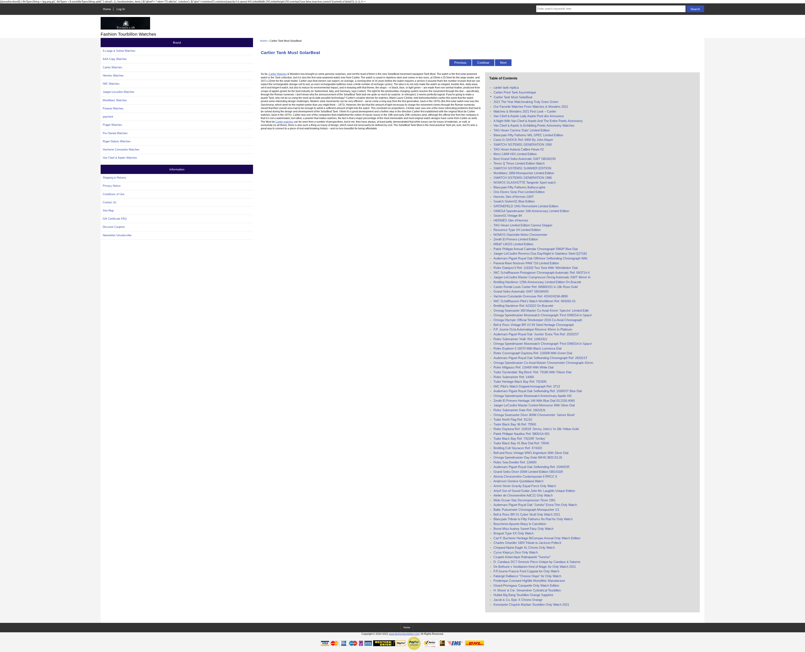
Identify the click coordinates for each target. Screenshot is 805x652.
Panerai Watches (113, 108)
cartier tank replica (506, 87)
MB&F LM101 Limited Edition (513, 244)
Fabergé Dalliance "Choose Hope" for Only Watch (527, 576)
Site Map (108, 210)
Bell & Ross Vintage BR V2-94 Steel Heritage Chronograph (533, 325)
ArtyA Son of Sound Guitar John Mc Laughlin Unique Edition (534, 491)
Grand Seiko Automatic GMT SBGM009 (520, 291)
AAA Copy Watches (115, 59)
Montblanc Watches (115, 100)
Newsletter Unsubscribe (117, 235)
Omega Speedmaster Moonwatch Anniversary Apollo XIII (532, 396)
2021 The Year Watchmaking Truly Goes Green (525, 102)
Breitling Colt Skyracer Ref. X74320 (517, 448)
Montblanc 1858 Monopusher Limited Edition (523, 173)
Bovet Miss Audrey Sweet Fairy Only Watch (523, 528)
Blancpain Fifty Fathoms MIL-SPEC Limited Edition (528, 135)
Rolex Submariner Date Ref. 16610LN (519, 410)
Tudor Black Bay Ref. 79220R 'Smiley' (519, 438)
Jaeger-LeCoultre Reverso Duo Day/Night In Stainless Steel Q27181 (540, 253)
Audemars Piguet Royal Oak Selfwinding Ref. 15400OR (531, 467)
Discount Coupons (114, 226)
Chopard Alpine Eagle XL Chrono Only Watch (524, 547)
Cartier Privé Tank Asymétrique (514, 92)
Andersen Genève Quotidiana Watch (518, 481)
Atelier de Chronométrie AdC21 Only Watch (523, 495)
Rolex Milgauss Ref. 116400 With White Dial (523, 367)
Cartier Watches (112, 67)
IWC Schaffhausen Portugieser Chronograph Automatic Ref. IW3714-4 (541, 272)
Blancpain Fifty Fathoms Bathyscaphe (519, 187)
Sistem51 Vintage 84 (507, 215)
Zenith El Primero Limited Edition (515, 239)
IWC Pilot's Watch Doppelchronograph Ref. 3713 (526, 386)
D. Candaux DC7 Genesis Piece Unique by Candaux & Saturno (536, 562)
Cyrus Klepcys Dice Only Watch (515, 552)
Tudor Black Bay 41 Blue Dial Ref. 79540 (521, 443)
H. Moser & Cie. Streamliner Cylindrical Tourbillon (527, 590)
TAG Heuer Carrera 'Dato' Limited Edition (521, 130)
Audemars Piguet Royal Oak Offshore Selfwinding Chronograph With (540, 258)
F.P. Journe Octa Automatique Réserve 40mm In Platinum (532, 329)
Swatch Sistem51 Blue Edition (514, 201)
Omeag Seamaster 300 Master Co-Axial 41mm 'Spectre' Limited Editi (540, 310)
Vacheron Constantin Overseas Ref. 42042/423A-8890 (530, 296)
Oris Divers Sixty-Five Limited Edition (519, 192)
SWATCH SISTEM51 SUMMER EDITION (522, 168)
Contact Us (109, 202)
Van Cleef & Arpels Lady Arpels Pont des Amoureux (528, 116)
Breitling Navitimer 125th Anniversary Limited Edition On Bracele (537, 282)
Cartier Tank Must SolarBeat (513, 97)
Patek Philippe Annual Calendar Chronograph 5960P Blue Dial (535, 249)
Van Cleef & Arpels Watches (120, 157)
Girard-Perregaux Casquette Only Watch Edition (526, 585)
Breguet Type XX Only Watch (513, 533)
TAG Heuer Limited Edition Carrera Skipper (522, 225)
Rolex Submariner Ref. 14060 (513, 377)
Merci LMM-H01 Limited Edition (515, 154)
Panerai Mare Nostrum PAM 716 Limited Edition (526, 263)
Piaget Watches (112, 124)
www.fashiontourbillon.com (404, 634)
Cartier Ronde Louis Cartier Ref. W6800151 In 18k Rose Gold (535, 287)
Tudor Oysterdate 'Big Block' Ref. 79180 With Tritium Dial (532, 372)
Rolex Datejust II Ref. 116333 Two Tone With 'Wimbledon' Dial (535, 268)
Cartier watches (284, 121)
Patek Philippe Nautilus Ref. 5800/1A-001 (521, 434)
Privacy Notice (112, 185)
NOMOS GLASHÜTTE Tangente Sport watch (524, 182)
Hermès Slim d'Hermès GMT (513, 196)
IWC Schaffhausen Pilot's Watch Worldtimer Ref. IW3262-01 (534, 301)
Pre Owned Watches (115, 133)
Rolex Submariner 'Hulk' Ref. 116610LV (520, 339)
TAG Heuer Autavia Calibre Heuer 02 (518, 149)
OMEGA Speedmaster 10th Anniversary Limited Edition (531, 211)
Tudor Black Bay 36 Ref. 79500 (514, 424)
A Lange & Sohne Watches (119, 50)
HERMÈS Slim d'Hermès (510, 220)
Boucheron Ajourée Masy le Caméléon (519, 524)
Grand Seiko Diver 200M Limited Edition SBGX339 (528, 471)
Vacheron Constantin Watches (121, 149)
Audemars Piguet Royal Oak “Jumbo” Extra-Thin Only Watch (535, 505)
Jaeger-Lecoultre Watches (118, 91)
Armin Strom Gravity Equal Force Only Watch (524, 486)
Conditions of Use (113, 194)
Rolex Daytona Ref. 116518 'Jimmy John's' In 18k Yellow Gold (536, 429)
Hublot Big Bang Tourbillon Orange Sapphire (523, 595)
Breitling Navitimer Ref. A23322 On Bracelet (523, 305)
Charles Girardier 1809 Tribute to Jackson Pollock (527, 542)
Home (107, 9)
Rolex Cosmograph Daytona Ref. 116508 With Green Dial (532, 353)
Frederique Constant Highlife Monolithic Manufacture (529, 580)
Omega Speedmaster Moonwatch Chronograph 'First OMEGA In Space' (542, 315)
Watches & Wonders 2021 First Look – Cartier (524, 111)
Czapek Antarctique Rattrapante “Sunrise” (522, 557)
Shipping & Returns (114, 177)
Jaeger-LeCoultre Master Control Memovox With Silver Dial (534, 405)
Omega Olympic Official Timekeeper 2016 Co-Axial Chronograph (537, 320)
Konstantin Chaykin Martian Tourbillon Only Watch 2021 (531, 604)
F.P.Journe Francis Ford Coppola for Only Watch (526, 571)
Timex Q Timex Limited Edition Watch (519, 163)
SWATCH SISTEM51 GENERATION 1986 (522, 177)
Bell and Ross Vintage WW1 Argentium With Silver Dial (530, 453)
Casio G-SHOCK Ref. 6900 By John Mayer (523, 139)
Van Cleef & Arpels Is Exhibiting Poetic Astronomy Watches (533, 125)
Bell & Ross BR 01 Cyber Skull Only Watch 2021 (526, 514)
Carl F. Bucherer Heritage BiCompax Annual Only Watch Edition (536, 538)
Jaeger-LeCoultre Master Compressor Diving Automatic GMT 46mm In (542, 277)
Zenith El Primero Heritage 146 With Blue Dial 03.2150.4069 (534, 400)
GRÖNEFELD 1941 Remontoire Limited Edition (525, 206)
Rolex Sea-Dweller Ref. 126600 (514, 462)
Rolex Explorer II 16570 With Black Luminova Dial (527, 348)
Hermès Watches (113, 75)
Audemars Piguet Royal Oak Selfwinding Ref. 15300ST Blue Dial (537, 391)
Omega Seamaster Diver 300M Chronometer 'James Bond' (534, 415)
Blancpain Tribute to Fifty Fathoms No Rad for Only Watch (533, 519)
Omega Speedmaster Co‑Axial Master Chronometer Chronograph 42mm (543, 362)
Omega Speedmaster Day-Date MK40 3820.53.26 (527, 457)
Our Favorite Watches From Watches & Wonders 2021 (530, 106)
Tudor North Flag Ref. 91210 (512, 419)
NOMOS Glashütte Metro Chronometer (520, 234)
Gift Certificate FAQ (115, 218)
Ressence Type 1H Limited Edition (517, 230)
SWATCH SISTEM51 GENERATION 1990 (522, 144)
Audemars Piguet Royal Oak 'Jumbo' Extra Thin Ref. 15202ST (536, 334)
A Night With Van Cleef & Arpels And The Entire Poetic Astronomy (538, 121)
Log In (121, 9)
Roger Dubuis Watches (117, 141)
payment (108, 116)
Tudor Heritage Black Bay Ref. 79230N (520, 381)
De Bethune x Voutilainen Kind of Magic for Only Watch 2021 (534, 566)
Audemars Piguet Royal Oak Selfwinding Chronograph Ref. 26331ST (540, 358)
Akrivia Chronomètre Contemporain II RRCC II (525, 476)
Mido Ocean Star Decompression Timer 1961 (524, 500)
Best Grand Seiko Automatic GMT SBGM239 (524, 159)
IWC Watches (111, 83)
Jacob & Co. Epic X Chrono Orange (517, 599)
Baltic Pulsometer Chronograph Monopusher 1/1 (526, 509)
